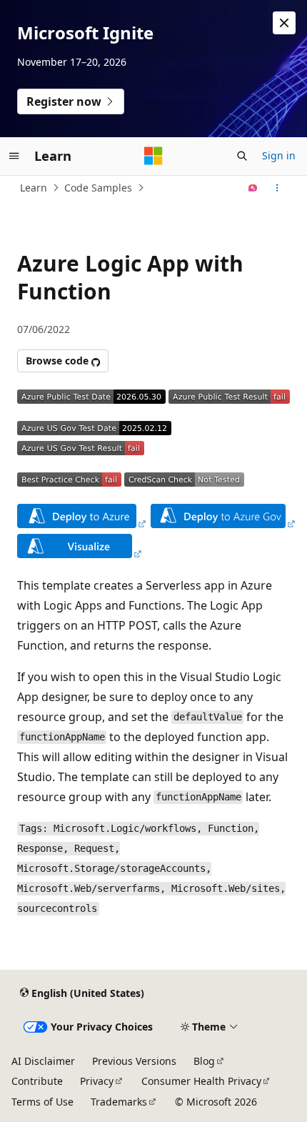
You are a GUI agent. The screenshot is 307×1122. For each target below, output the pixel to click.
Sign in (279, 155)
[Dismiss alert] (284, 22)
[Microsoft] (153, 156)
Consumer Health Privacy (201, 1081)
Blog (204, 1061)
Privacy (97, 1081)
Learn (33, 187)
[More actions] (277, 188)
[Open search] (242, 156)
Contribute (37, 1081)
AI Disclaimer (43, 1061)
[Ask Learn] (253, 188)
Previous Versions (134, 1061)
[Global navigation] (14, 156)
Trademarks (119, 1101)
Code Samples (98, 187)
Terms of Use (42, 1101)
